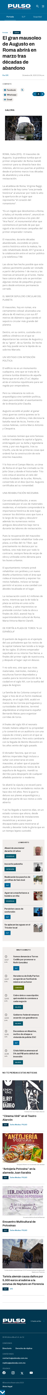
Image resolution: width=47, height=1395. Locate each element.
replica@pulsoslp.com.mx (14, 1363)
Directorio (7, 1348)
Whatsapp (11, 95)
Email (9, 99)
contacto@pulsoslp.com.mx (15, 1358)
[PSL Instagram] (13, 1373)
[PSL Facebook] (4, 1373)
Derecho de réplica (24, 1348)
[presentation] (37, 126)
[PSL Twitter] (22, 1373)
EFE (7, 75)
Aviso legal (7, 1386)
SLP (23, 17)
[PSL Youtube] (31, 1373)
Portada (10, 17)
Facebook (11, 90)
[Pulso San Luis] (19, 6)
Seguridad (37, 17)
